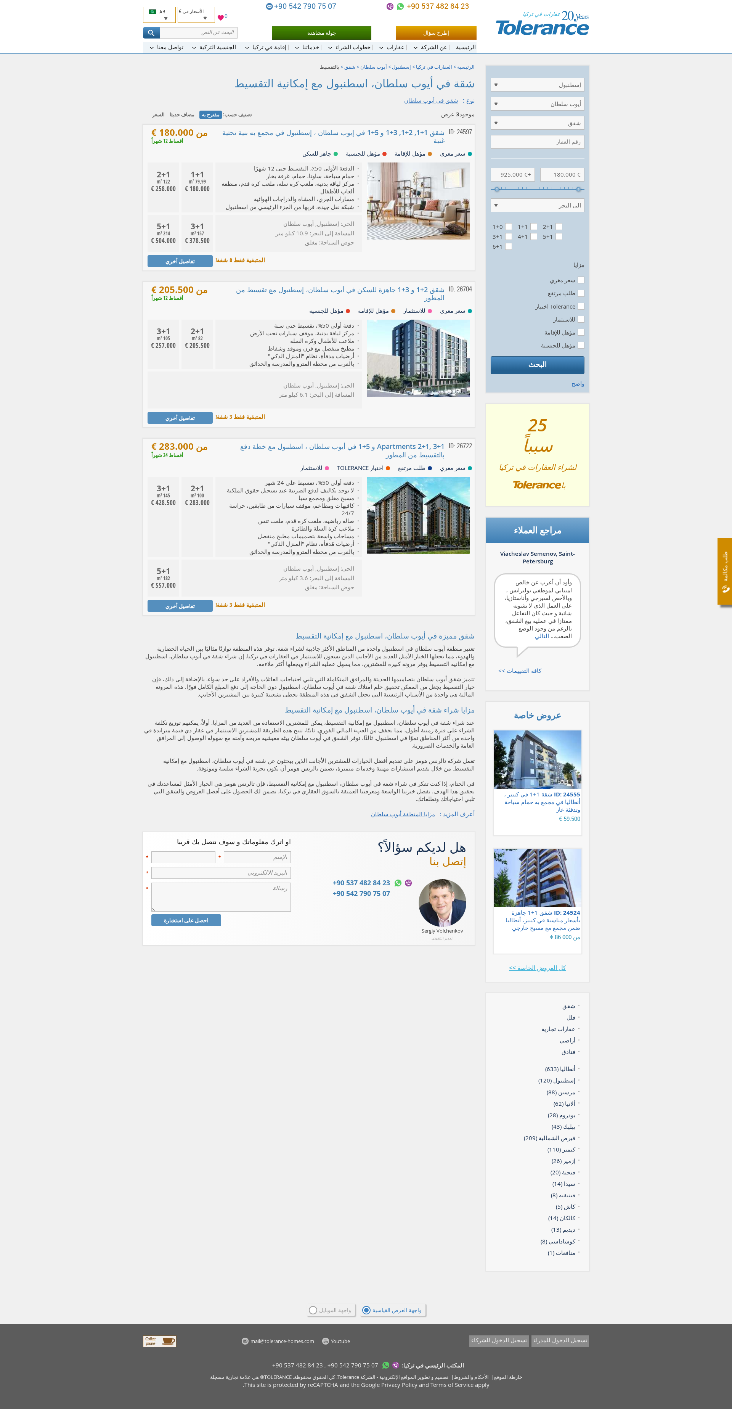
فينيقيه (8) (563, 1195)
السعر (158, 114)
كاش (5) (565, 1206)
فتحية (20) (563, 1172)
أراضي (567, 1040)
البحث (537, 364)
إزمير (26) (563, 1161)
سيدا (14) (563, 1183)
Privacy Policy (399, 1384)
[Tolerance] (542, 23)
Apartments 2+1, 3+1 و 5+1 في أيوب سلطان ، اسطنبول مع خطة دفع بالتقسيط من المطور (342, 450)
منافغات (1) (561, 1252)
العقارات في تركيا (434, 66)
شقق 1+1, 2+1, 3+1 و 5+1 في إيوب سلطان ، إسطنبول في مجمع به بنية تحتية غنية (333, 136)
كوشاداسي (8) (558, 1241)
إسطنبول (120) (556, 1080)
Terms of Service (452, 1384)
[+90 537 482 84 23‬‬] (400, 6)
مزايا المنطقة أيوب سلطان (403, 814)
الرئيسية (466, 66)
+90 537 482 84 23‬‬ (437, 6)
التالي (542, 636)
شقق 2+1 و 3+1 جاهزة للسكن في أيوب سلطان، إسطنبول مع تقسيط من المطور (340, 293)
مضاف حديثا (182, 114)
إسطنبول (401, 66)
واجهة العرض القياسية (397, 1310)
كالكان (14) (561, 1218)
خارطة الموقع (508, 1377)
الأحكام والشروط (471, 1377)
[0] (221, 19)
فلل (571, 1017)
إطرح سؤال (436, 32)
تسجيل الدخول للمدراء (560, 1340)
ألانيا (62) (564, 1103)
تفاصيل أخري (180, 261)
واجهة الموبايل (335, 1310)
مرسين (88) (561, 1092)
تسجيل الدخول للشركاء (499, 1340)
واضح (577, 383)
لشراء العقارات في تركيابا (537, 458)
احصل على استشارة (186, 920)
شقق (349, 66)
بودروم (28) (561, 1115)
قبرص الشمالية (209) (549, 1138)
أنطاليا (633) (560, 1069)
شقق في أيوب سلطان (431, 100)
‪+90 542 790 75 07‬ (306, 6)
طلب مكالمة (725, 567)
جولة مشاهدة (321, 32)
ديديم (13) (563, 1229)
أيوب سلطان (373, 66)
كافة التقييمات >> (519, 670)
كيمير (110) (561, 1149)
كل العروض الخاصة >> (537, 967)
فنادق (568, 1051)
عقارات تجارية (558, 1029)
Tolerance (348, 1377)
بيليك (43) (563, 1126)
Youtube (340, 1341)
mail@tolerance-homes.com (269, 6)
